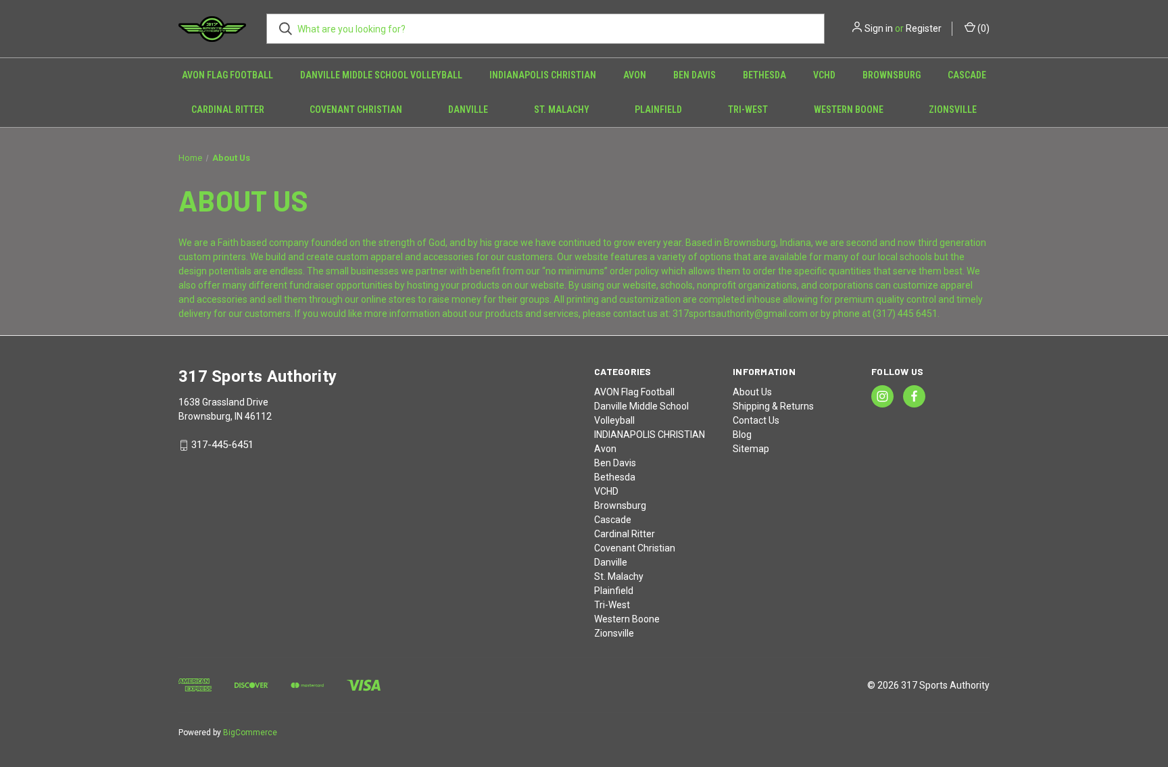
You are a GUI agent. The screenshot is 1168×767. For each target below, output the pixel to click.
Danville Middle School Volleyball (381, 75)
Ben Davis (694, 75)
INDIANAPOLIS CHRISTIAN (542, 75)
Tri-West (748, 109)
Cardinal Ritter (227, 109)
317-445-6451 (222, 445)
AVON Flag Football (227, 75)
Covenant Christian (356, 109)
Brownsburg (891, 75)
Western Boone (848, 109)
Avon (634, 75)
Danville (468, 109)
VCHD (824, 75)
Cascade (967, 75)
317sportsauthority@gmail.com (740, 313)
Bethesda (764, 75)
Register (924, 28)
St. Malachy (561, 109)
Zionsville (953, 109)
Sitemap (751, 448)
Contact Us (756, 420)
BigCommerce (250, 732)
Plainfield (658, 109)
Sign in (879, 28)
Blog (742, 434)
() (982, 28)
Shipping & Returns (773, 406)
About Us (752, 392)
